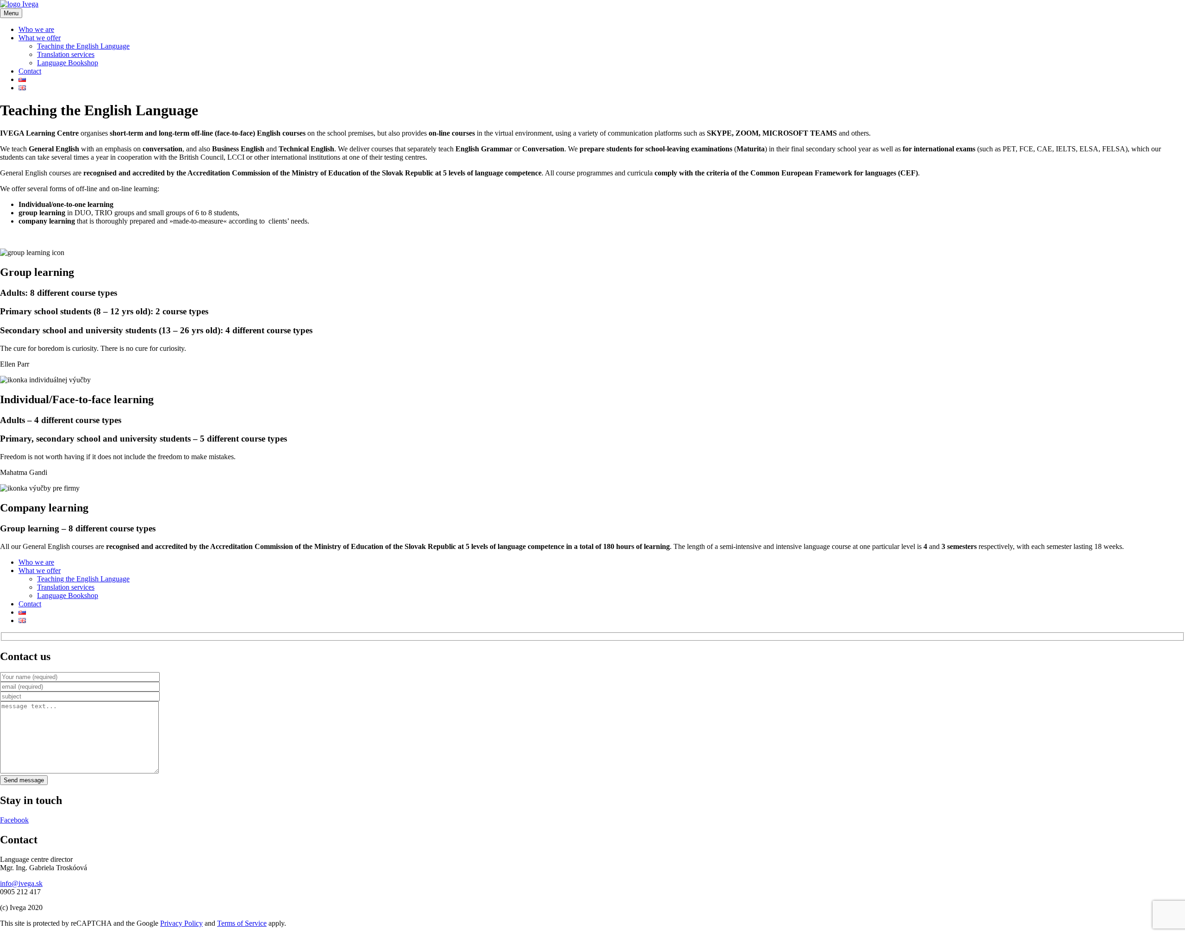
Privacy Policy (181, 923)
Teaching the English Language (83, 46)
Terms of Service (242, 923)
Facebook (14, 820)
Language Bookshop (67, 63)
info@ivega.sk (21, 883)
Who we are (36, 29)
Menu (11, 13)
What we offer (40, 38)
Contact (30, 71)
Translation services (65, 54)
